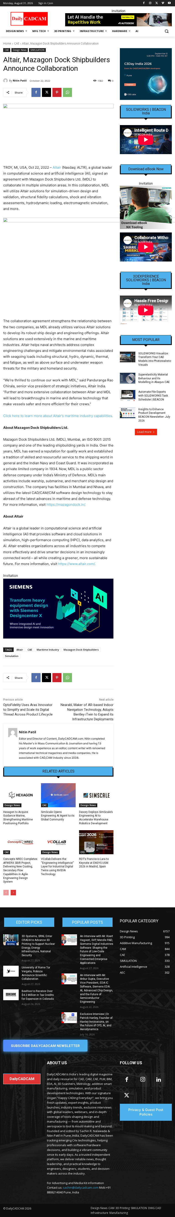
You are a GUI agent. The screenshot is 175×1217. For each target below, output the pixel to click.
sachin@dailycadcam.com (80, 1187)
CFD (82, 852)
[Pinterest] (57, 92)
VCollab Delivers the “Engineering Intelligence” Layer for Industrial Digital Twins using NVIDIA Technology (57, 866)
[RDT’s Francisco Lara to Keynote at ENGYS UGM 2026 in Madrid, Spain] (96, 842)
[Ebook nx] (146, 207)
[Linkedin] (158, 1080)
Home (7, 43)
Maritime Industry (48, 649)
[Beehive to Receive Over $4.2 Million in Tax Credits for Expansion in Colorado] (11, 994)
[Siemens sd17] (58, 609)
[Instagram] (150, 3)
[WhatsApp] (67, 92)
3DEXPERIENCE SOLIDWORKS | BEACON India (146, 280)
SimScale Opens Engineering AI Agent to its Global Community (58, 815)
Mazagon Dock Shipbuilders (81, 649)
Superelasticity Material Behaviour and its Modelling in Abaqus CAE (154, 378)
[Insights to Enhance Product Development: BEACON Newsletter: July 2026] (127, 412)
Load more (144, 432)
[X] (156, 3)
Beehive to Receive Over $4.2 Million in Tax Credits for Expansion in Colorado (38, 995)
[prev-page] (6, 893)
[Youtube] (169, 3)
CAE (16, 43)
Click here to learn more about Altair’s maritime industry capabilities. (58, 416)
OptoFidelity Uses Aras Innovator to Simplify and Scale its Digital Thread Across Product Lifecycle (28, 709)
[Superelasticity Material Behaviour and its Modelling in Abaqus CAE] (127, 378)
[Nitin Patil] (6, 80)
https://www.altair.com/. (77, 564)
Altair (57, 167)
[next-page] (13, 893)
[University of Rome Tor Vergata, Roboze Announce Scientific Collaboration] (11, 971)
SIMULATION (37, 50)
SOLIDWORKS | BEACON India (146, 111)
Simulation (11, 656)
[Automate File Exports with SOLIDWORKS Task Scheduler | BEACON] (127, 395)
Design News (19, 50)
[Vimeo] (162, 3)
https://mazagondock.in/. (66, 504)
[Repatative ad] (118, 19)
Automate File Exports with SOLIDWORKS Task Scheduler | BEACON (153, 395)
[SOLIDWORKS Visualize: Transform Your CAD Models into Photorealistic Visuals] (127, 357)
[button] (166, 31)
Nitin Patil (20, 80)
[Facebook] (144, 3)
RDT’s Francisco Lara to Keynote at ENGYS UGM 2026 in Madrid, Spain (94, 862)
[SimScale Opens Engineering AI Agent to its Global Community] (58, 795)
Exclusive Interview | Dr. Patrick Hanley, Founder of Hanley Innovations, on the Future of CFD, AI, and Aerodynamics (96, 1021)
